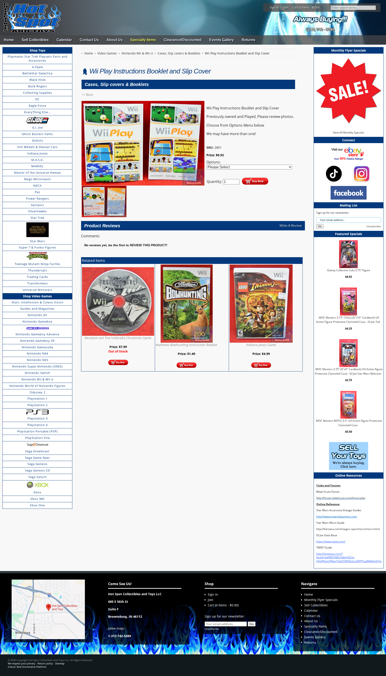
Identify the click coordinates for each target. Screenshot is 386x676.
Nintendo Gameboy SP (37, 341)
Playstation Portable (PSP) (37, 431)
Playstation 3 (37, 418)
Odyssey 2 (37, 392)
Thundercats (37, 270)
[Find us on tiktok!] (334, 173)
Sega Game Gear (37, 458)
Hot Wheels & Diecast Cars (37, 147)
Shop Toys (37, 50)
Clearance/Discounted (182, 40)
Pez (37, 192)
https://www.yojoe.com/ (330, 541)
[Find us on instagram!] (361, 173)
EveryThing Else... (37, 112)
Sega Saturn (37, 477)
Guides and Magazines (37, 309)
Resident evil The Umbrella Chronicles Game (118, 338)
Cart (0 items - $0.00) (306, 7)
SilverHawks (37, 211)
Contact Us (89, 40)
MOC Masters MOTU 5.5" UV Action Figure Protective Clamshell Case (349, 423)
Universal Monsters (37, 290)
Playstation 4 (37, 425)
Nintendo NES (37, 360)
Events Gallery (221, 40)
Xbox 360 (37, 499)
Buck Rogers (37, 86)
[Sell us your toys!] (320, 19)
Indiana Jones (37, 153)
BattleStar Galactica (37, 73)
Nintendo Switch (37, 373)
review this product (148, 245)
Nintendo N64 (37, 353)
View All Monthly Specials (348, 132)
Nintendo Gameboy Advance (37, 334)
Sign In (274, 7)
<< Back (87, 94)
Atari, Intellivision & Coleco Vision (37, 302)
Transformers (37, 283)
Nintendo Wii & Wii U (37, 379)
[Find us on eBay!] (348, 153)
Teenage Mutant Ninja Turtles (37, 264)
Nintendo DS (37, 315)
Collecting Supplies (37, 93)
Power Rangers (37, 198)
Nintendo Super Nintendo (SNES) (37, 366)
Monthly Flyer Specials (321, 600)
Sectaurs (37, 205)
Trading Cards (37, 277)
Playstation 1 (37, 398)
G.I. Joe (37, 127)
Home (9, 40)
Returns (248, 40)
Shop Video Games (37, 296)
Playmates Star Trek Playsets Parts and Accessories (37, 58)
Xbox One (37, 505)
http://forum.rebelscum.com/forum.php (340, 498)
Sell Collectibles (35, 40)
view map (116, 628)
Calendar (64, 40)
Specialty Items (143, 40)
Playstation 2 (37, 405)
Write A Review (290, 225)
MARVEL (37, 166)
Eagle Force (37, 106)
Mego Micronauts (37, 179)
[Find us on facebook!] (349, 192)
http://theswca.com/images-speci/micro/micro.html (348, 529)
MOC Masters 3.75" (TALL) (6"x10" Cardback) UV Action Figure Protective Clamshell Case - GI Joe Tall (348, 320)
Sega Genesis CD (37, 470)
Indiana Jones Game (261, 345)
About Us (115, 40)
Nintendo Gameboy (37, 321)
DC (37, 99)
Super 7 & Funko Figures (37, 247)
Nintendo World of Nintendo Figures (37, 386)
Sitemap (60, 663)
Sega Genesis (37, 464)
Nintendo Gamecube (37, 347)
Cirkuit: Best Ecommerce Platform (27, 666)
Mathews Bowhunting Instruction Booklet (186, 345)
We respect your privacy (21, 663)
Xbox (37, 492)
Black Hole (37, 80)
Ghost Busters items (37, 134)
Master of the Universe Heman (37, 173)
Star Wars (37, 241)
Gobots (37, 140)
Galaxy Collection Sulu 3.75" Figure (348, 270)
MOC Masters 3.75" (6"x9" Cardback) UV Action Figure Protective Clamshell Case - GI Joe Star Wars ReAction (349, 371)
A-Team (37, 67)
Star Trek (37, 218)
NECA (37, 186)
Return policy (45, 663)
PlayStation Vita (37, 438)
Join (285, 7)
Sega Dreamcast (37, 451)
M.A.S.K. (37, 160)
